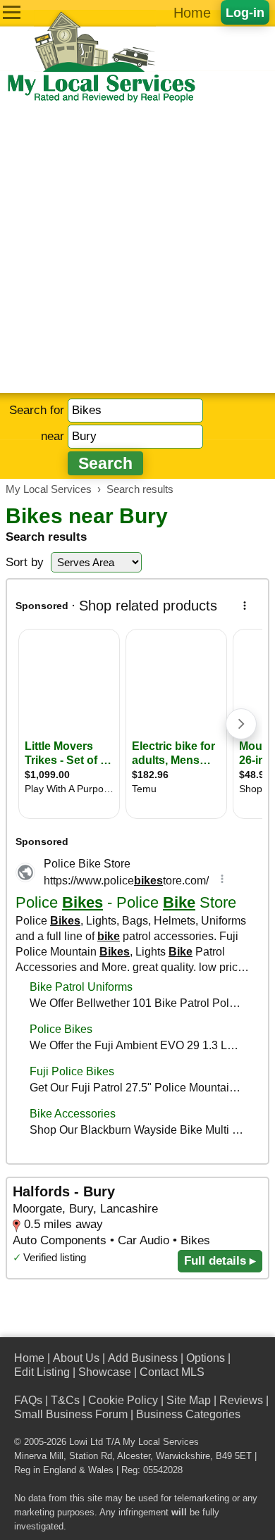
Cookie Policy (123, 1400)
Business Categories (188, 1414)
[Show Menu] (11, 12)
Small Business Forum (71, 1414)
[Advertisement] (137, 248)
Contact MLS (172, 1372)
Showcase (104, 1372)
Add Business (143, 1358)
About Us (76, 1358)
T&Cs (65, 1400)
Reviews (241, 1400)
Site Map (188, 1400)
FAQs (28, 1400)
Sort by (25, 562)
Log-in (245, 12)
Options (205, 1358)
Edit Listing (42, 1372)
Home (192, 12)
